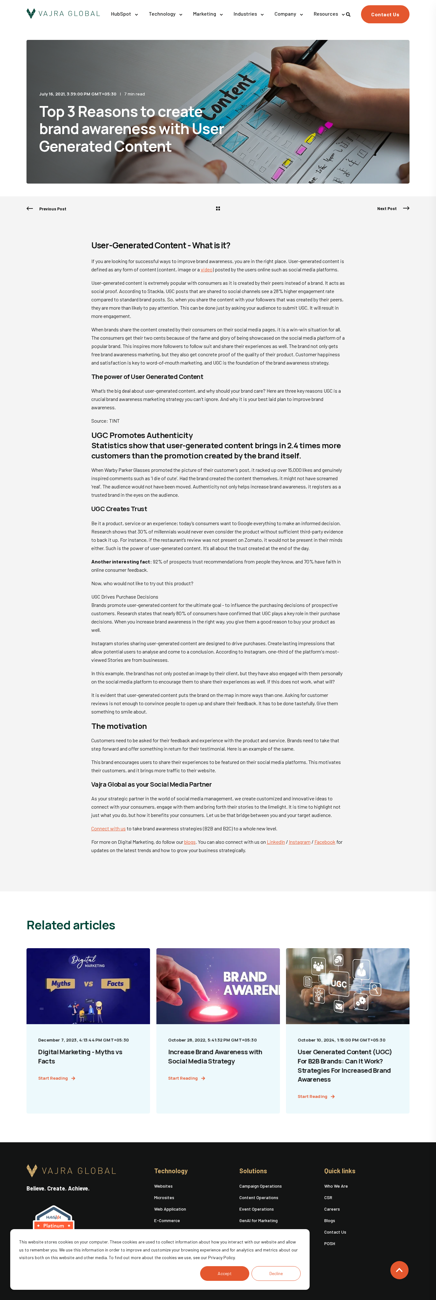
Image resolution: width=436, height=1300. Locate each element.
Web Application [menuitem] (170, 1209)
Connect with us (108, 828)
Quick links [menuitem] (340, 1171)
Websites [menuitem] (163, 1186)
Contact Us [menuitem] (335, 1232)
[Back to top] (399, 1270)
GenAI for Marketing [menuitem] (258, 1220)
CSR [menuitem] (328, 1197)
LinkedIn (276, 842)
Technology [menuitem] (171, 1171)
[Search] (348, 13)
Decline (276, 1273)
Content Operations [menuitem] (258, 1197)
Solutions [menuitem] (253, 1171)
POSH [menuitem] (329, 1243)
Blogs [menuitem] (329, 1220)
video (207, 269)
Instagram (300, 842)
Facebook (324, 842)
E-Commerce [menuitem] (167, 1220)
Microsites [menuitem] (164, 1197)
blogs (190, 842)
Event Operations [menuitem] (256, 1209)
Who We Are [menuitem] (336, 1186)
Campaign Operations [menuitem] (260, 1186)
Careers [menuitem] (332, 1209)
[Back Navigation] (218, 209)
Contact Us (385, 14)
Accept (225, 1273)
